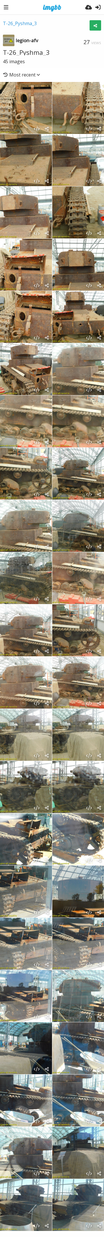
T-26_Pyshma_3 (20, 23)
